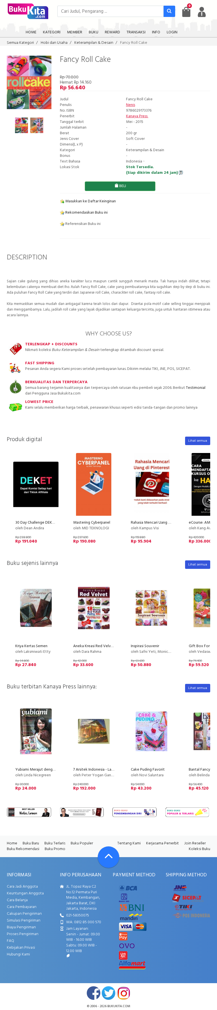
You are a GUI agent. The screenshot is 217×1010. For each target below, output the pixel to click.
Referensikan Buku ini (82, 224)
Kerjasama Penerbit (162, 843)
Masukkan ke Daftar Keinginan (90, 201)
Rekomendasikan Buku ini (86, 212)
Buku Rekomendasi (23, 849)
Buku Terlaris (54, 843)
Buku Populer (82, 843)
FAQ (10, 941)
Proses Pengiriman (22, 934)
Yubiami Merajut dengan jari (38, 769)
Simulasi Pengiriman (23, 920)
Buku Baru (31, 843)
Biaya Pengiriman (21, 927)
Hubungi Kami (18, 954)
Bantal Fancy (199, 769)
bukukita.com (118, 1006)
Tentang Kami (129, 843)
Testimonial (195, 388)
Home (12, 843)
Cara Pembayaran (21, 907)
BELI (122, 186)
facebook (93, 993)
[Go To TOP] (108, 857)
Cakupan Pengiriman (24, 914)
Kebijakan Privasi (21, 947)
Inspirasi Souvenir (145, 646)
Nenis (130, 105)
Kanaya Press (137, 116)
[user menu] (202, 12)
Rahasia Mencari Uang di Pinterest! (159, 522)
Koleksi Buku (199, 849)
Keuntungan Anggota (25, 893)
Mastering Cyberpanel (91, 522)
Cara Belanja (17, 900)
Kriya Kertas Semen (31, 646)
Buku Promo (55, 849)
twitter (108, 993)
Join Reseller (195, 843)
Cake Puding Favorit (148, 769)
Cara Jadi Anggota (22, 886)
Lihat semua (197, 441)
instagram (123, 993)
